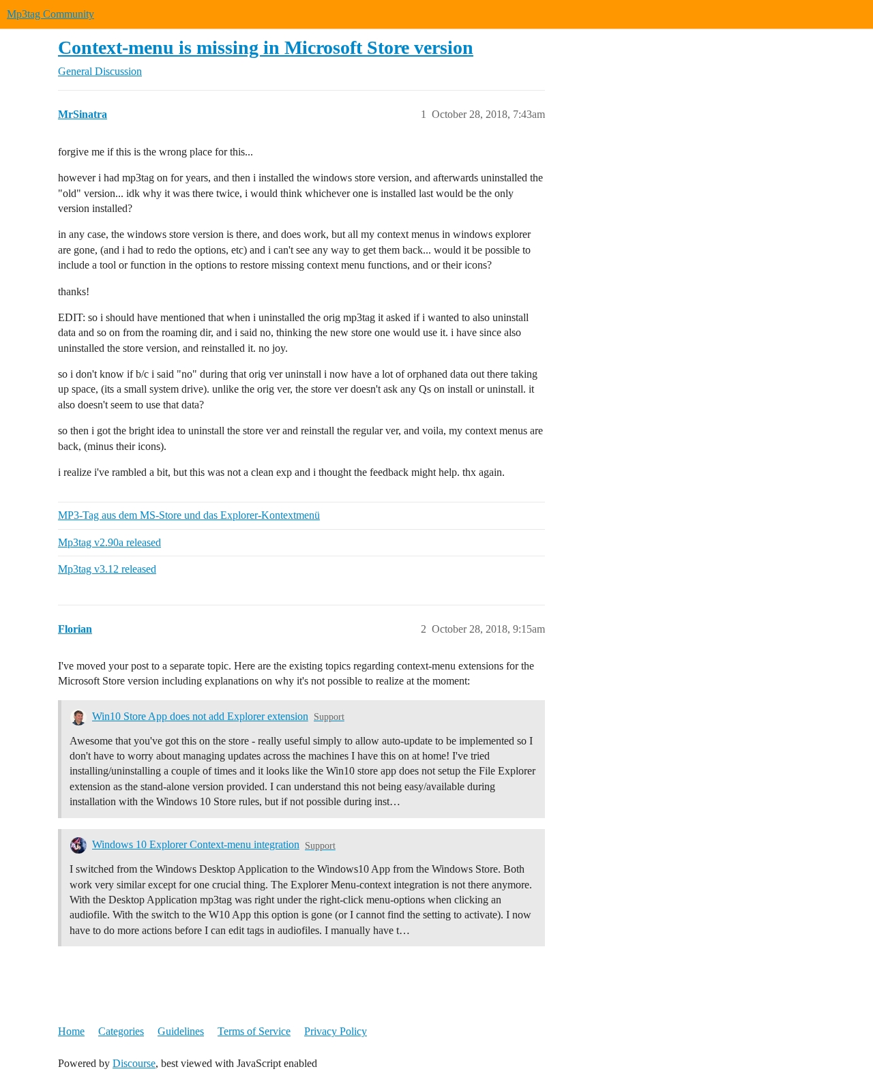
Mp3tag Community (50, 14)
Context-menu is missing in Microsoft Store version (265, 47)
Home (71, 1031)
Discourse (134, 1063)
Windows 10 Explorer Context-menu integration (195, 844)
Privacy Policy (335, 1031)
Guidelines (181, 1031)
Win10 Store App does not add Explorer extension (200, 716)
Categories (121, 1031)
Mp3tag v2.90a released (109, 542)
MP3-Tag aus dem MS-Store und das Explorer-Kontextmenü (189, 515)
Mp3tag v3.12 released (107, 569)
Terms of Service (254, 1031)
